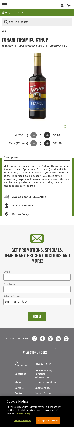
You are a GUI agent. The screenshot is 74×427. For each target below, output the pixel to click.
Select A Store (22, 13)
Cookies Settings (44, 393)
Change (8, 13)
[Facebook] (42, 338)
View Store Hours (35, 352)
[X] (50, 338)
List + (69, 126)
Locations (20, 373)
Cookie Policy (42, 387)
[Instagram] (34, 338)
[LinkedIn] (58, 338)
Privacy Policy (43, 363)
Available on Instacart (25, 205)
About (18, 382)
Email (6, 271)
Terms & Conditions (46, 382)
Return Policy (20, 214)
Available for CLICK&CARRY (29, 196)
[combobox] (37, 22)
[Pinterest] (66, 338)
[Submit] (6, 22)
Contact (19, 393)
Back (4, 30)
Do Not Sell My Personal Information (43, 374)
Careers (19, 387)
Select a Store (11, 296)
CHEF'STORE (37, 4)
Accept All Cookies (48, 420)
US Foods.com (21, 363)
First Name (9, 284)
